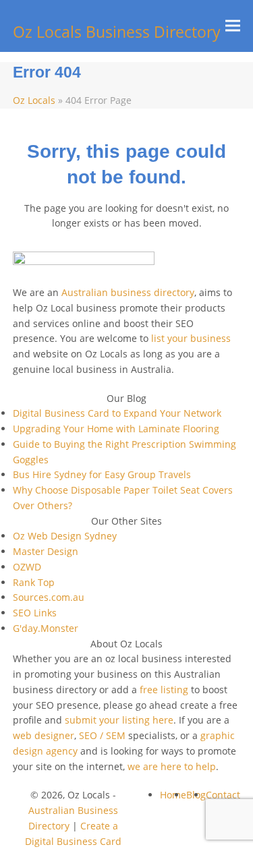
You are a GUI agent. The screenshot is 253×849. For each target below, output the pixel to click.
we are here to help (172, 766)
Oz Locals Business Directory (117, 32)
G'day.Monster (45, 628)
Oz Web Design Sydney (65, 535)
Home (173, 794)
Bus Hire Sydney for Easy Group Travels (102, 474)
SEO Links (35, 612)
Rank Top (34, 582)
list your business (191, 338)
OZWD (27, 566)
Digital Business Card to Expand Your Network (117, 413)
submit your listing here (119, 719)
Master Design (45, 551)
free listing (164, 689)
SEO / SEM (102, 735)
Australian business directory (127, 292)
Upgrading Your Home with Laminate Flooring (116, 428)
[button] (232, 26)
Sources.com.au (48, 597)
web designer (43, 735)
